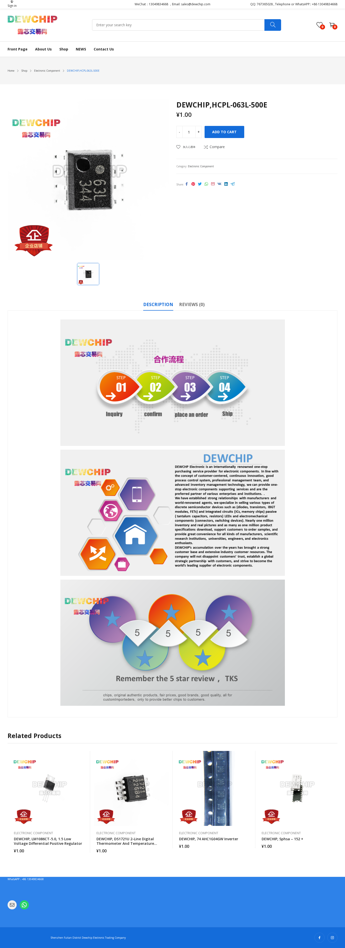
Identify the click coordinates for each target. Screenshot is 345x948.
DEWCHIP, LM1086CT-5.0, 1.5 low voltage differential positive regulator (48, 841)
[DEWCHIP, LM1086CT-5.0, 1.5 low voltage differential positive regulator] (48, 788)
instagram (332, 938)
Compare (217, 146)
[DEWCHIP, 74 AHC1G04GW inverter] (214, 788)
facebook (319, 938)
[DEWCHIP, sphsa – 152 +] (296, 788)
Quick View (84, 756)
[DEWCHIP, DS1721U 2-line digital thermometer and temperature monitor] (131, 788)
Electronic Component (201, 166)
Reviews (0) (192, 304)
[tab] (158, 305)
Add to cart (224, 131)
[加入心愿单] (84, 767)
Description (158, 304)
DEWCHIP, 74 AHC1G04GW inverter (208, 838)
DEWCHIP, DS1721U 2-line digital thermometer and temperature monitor (125, 843)
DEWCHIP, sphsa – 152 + (282, 838)
